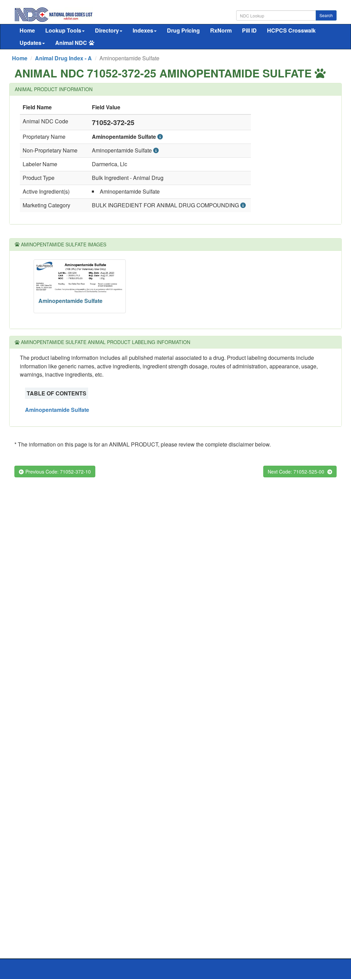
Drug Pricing (183, 30)
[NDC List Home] (53, 14)
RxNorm (221, 30)
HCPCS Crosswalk (291, 30)
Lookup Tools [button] (63, 30)
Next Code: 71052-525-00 (297, 471)
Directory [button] (107, 30)
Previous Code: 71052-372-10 (58, 471)
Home (27, 30)
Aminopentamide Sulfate (57, 410)
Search (326, 15)
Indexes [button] (143, 30)
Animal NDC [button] (71, 43)
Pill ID (249, 30)
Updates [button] (30, 43)
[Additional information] (160, 136)
